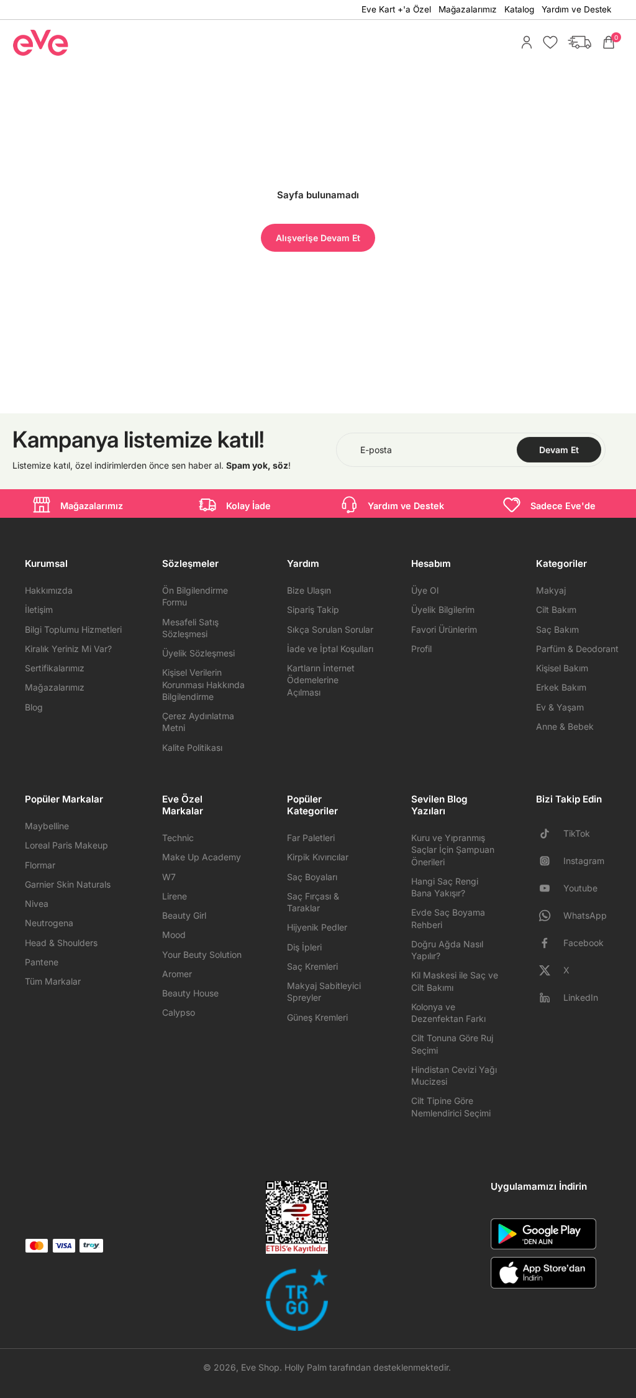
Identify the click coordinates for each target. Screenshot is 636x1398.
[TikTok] (549, 833)
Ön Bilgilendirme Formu (195, 596)
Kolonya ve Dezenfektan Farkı (448, 1012)
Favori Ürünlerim (444, 629)
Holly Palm (305, 1367)
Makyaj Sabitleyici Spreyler (324, 991)
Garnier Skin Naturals (68, 884)
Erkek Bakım (561, 687)
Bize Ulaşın (309, 590)
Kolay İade (248, 505)
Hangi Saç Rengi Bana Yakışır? (444, 887)
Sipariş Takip (313, 609)
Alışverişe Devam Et (318, 237)
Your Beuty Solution (202, 954)
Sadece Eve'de (563, 505)
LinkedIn (580, 997)
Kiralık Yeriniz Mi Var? (68, 648)
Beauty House (190, 993)
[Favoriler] (547, 42)
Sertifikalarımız (54, 668)
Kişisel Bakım (562, 668)
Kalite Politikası (192, 747)
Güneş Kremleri (317, 1017)
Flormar (40, 865)
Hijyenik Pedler (317, 927)
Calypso (178, 1012)
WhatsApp (585, 915)
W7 (169, 876)
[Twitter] (549, 970)
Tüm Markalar (53, 981)
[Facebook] (549, 943)
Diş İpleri (304, 947)
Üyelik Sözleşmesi (198, 653)
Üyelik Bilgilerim (443, 609)
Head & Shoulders (61, 942)
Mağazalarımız (467, 9)
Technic (178, 837)
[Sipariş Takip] (576, 42)
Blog (34, 707)
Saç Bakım (557, 629)
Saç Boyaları (312, 876)
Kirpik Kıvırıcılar (317, 857)
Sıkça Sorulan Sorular (330, 629)
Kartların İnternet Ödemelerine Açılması (321, 680)
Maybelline (47, 826)
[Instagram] (549, 861)
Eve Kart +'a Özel (396, 9)
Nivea (36, 903)
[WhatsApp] (549, 915)
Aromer (177, 973)
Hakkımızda (49, 590)
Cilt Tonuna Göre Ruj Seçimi (452, 1043)
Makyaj (551, 590)
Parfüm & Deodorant (577, 648)
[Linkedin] (549, 997)
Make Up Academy (201, 857)
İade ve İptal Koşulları (330, 648)
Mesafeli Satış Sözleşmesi (190, 628)
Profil (421, 648)
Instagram (583, 860)
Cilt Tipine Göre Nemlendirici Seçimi (451, 1106)
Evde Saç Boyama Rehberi (448, 918)
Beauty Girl (184, 915)
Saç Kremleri (312, 966)
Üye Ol (424, 590)
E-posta (376, 449)
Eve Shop (260, 1367)
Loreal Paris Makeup (66, 845)
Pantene (41, 962)
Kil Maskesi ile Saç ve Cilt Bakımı (454, 981)
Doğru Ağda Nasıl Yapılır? (447, 950)
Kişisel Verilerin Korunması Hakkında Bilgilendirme (203, 684)
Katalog (519, 9)
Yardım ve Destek (576, 9)
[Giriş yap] (523, 42)
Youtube (580, 888)
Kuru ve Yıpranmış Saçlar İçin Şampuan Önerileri (452, 849)
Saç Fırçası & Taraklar (313, 902)
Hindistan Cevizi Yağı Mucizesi (454, 1075)
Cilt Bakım (556, 609)
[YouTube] (549, 888)
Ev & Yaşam (560, 707)
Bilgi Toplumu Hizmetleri (73, 629)
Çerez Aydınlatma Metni (198, 721)
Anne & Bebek (565, 726)
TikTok (576, 833)
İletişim (39, 609)
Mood (174, 934)
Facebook (583, 942)
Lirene (174, 896)
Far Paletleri (311, 837)
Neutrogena (49, 922)
